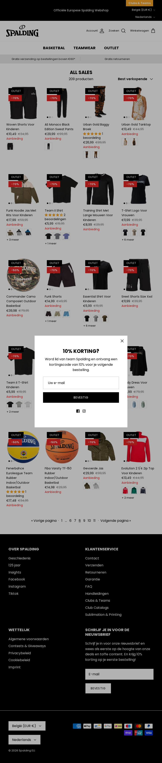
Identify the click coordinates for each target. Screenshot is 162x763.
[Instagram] (84, 411)
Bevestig (81, 397)
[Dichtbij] (122, 341)
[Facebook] (78, 411)
